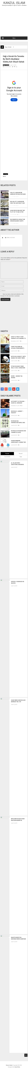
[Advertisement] (14, 20)
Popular (7, 453)
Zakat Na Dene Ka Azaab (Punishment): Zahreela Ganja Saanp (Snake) (17, 347)
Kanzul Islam (14, 3)
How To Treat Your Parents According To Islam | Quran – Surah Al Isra (18, 337)
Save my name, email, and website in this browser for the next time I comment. (12, 295)
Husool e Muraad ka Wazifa (17, 582)
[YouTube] (13, 389)
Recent (20, 453)
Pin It (4, 176)
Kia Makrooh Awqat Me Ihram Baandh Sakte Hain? (17, 220)
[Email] (17, 389)
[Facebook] (2, 389)
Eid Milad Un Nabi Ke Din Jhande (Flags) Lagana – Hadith (18, 431)
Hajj (16, 66)
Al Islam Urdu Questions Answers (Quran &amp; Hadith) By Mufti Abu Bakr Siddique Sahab (18, 463)
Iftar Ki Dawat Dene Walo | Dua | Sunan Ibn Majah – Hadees (18, 367)
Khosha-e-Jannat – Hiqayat (17, 411)
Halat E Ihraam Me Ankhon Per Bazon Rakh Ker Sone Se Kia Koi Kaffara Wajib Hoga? (18, 193)
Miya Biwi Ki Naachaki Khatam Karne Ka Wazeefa (17, 819)
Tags (20, 456)
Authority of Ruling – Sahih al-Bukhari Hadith (18, 402)
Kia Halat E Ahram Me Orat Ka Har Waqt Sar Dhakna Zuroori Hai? (17, 202)
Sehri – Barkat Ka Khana (16, 376)
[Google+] (6, 389)
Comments (7, 456)
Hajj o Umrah (8, 47)
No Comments (7, 66)
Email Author (11, 237)
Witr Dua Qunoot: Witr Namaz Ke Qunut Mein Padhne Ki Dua (18, 357)
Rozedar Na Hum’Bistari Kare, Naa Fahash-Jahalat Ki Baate (18, 421)
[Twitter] (10, 389)
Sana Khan (17, 1067)
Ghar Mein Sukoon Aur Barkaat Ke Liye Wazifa (18, 701)
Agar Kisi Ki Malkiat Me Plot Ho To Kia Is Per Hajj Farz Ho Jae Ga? (17, 211)
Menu (14, 38)
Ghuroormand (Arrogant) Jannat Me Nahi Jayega (18, 441)
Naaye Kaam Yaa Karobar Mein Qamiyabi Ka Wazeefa (18, 938)
